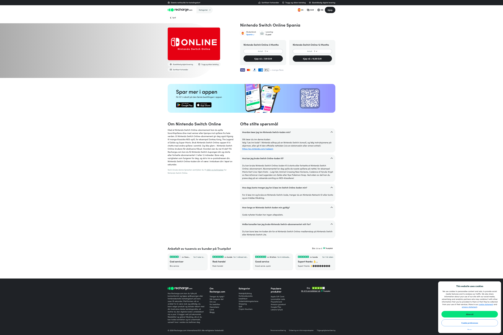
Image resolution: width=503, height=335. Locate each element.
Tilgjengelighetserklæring (326, 330)
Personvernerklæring (278, 330)
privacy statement (469, 307)
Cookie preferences (469, 323)
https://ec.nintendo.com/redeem (257, 148)
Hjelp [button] (330, 9)
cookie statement (486, 304)
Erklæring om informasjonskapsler (301, 330)
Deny (470, 329)
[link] (185, 104)
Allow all (469, 314)
